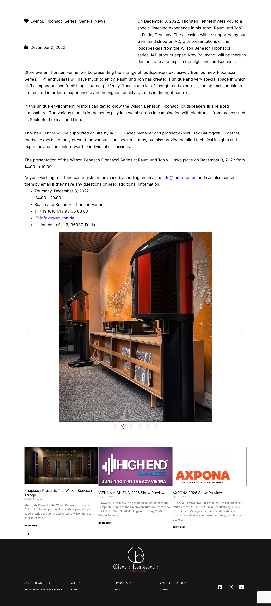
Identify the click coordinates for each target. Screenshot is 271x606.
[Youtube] (242, 587)
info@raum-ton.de (179, 177)
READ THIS (30, 525)
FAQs (117, 589)
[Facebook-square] (220, 587)
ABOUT (73, 589)
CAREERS (75, 583)
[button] (28, 329)
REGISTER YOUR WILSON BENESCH (43, 589)
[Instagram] (231, 587)
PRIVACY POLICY (123, 583)
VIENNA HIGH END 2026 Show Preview (131, 493)
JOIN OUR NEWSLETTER (37, 583)
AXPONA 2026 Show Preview (197, 493)
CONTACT (165, 589)
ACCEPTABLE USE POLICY (173, 583)
